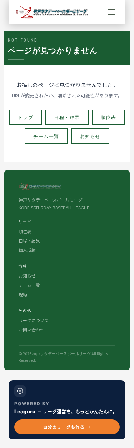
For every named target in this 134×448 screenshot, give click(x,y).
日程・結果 (67, 117)
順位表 (108, 117)
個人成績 (27, 250)
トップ (26, 117)
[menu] (111, 12)
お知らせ (90, 135)
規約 (23, 294)
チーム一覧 (46, 135)
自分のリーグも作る (64, 426)
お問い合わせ (31, 329)
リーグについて (34, 320)
